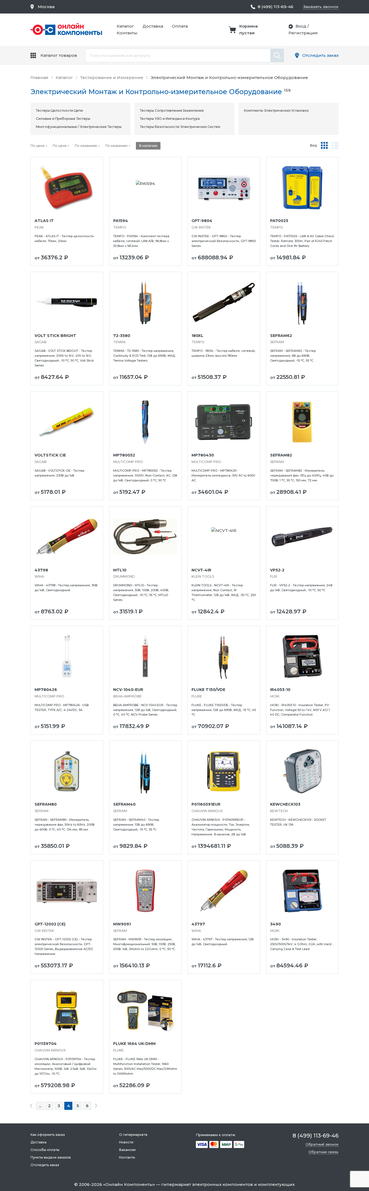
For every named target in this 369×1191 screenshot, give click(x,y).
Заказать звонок (320, 6)
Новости (126, 1142)
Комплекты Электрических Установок (276, 110)
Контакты (127, 32)
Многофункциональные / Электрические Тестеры (79, 127)
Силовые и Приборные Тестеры (63, 119)
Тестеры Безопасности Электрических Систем (180, 127)
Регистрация (303, 32)
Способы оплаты (45, 1150)
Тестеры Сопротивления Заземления (172, 110)
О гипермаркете (133, 1135)
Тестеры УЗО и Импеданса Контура (170, 119)
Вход (301, 26)
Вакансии (127, 1150)
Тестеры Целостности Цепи (59, 110)
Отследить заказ (320, 55)
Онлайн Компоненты (129, 1184)
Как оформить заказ (48, 1135)
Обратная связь (323, 1152)
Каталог (125, 26)
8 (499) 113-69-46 (275, 6)
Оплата (180, 26)
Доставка (153, 26)
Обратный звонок (322, 1144)
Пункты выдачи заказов (51, 1157)
